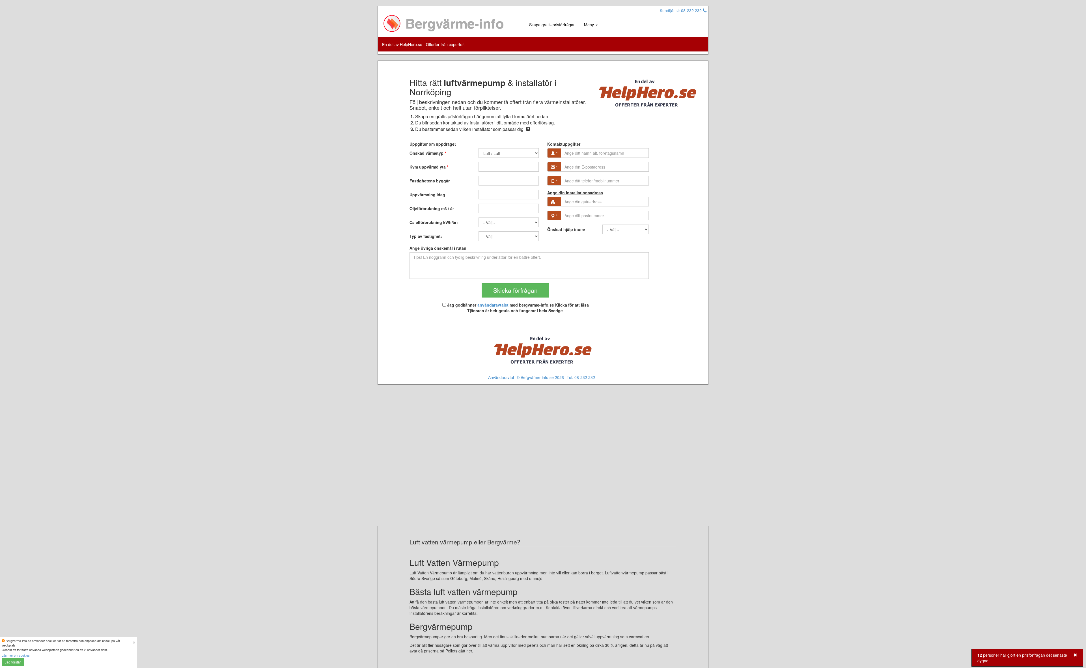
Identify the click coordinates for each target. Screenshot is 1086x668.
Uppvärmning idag (427, 194)
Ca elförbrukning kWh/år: (434, 222)
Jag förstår (13, 662)
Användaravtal (501, 377)
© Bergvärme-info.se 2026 (540, 377)
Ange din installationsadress (575, 192)
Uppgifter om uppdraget (433, 144)
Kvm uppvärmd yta (429, 167)
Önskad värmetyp (428, 153)
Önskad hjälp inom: (566, 229)
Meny (589, 24)
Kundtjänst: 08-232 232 (681, 10)
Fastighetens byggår (430, 181)
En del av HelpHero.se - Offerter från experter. (423, 44)
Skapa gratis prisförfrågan (552, 24)
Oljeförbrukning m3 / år (432, 208)
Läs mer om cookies (16, 655)
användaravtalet (492, 305)
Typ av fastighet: (426, 236)
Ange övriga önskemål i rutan (438, 248)
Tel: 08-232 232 (581, 377)
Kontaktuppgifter (563, 144)
